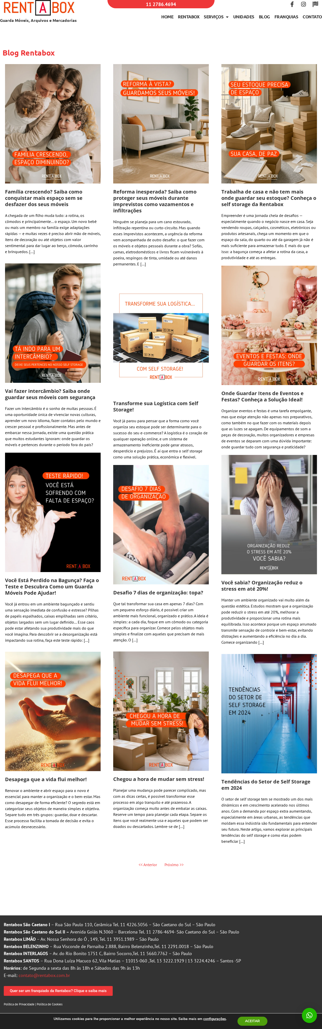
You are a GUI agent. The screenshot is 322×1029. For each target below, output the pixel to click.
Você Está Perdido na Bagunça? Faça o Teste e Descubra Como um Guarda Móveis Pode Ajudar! (52, 586)
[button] (309, 1015)
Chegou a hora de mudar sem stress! (158, 779)
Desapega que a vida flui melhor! (46, 779)
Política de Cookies (49, 1004)
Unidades (243, 16)
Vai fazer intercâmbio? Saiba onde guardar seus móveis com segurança (50, 394)
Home (167, 16)
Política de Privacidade (19, 1004)
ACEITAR (252, 1021)
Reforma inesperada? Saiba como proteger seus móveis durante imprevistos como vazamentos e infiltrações (154, 201)
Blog (264, 16)
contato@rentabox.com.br (44, 975)
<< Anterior (148, 864)
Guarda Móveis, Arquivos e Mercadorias (38, 20)
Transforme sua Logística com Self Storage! (155, 406)
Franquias (286, 16)
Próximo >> (174, 864)
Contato (312, 16)
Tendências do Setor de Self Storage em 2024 (265, 784)
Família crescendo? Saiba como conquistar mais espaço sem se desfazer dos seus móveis (44, 198)
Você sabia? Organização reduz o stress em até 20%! (261, 585)
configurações (214, 1019)
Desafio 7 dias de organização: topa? (158, 592)
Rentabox (188, 16)
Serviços (213, 16)
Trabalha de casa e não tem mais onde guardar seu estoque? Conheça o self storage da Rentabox (268, 198)
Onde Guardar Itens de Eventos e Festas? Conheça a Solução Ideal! (262, 396)
